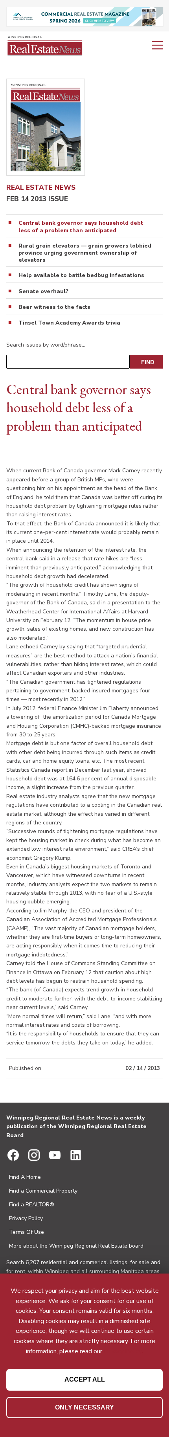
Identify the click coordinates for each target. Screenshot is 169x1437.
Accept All (84, 1379)
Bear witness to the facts (54, 307)
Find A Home (25, 1177)
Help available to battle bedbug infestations (81, 275)
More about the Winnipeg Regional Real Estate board (76, 1246)
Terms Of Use (26, 1232)
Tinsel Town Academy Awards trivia (69, 323)
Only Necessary (84, 1407)
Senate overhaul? (43, 291)
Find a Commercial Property (43, 1191)
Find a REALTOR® (31, 1204)
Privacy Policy (26, 1218)
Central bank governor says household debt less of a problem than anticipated (80, 227)
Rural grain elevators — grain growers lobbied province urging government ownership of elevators (84, 253)
